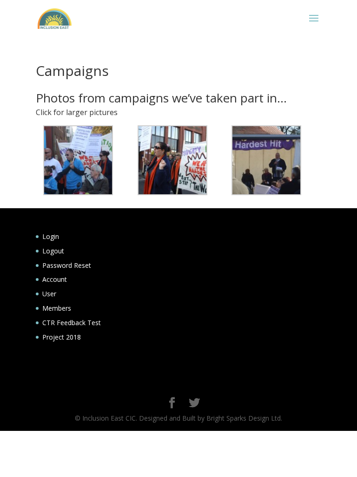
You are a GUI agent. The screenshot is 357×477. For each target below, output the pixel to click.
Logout (53, 250)
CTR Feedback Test (71, 322)
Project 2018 (61, 337)
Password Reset (66, 265)
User (49, 293)
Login (50, 236)
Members (56, 308)
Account (54, 279)
